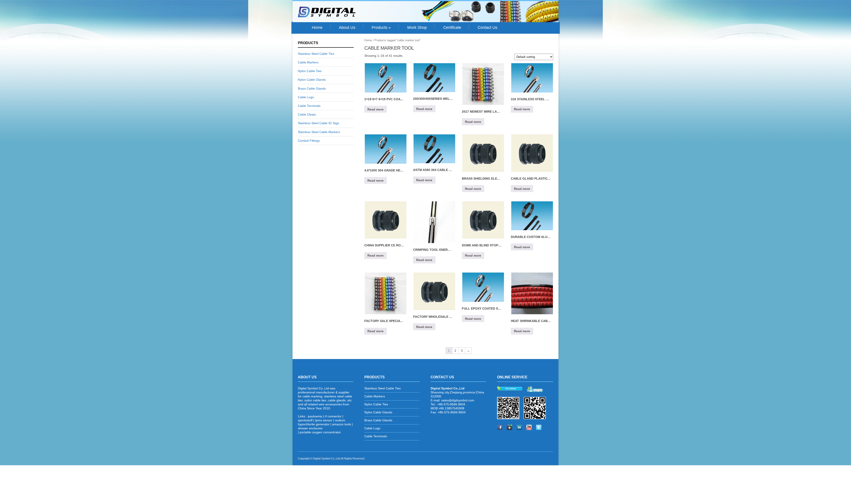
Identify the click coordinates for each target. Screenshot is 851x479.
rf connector (333, 416)
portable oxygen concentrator (320, 432)
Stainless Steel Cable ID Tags (318, 123)
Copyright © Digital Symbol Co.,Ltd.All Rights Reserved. (331, 458)
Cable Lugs (306, 97)
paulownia (315, 416)
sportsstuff (305, 420)
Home (317, 27)
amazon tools (341, 424)
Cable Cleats (307, 114)
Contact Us (487, 27)
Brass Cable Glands (312, 88)
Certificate (452, 27)
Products (381, 27)
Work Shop (417, 27)
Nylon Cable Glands (312, 79)
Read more (375, 109)
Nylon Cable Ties (310, 71)
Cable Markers (308, 62)
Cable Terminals (309, 106)
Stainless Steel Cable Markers (319, 132)
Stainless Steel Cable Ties (316, 53)
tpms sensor (323, 420)
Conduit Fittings (309, 140)
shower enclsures (310, 428)
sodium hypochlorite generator (321, 422)
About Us (347, 27)
